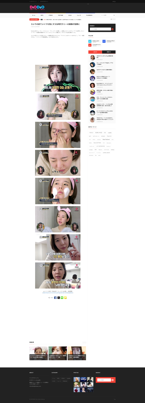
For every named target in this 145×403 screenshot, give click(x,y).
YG (95, 155)
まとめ (69, 15)
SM (96, 149)
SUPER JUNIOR (106, 152)
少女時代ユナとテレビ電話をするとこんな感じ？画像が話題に (57, 356)
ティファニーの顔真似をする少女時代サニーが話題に (76, 356)
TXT (90, 139)
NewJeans (109, 143)
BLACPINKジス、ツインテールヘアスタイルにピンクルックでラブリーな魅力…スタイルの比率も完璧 (105, 85)
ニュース (79, 15)
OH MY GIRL (106, 149)
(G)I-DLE (99, 139)
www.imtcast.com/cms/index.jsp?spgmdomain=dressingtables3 (58, 292)
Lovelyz (91, 149)
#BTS (42, 15)
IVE (105, 133)
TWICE (91, 133)
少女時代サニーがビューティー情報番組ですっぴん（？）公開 (38, 356)
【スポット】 (92, 146)
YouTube (60, 15)
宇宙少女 (100, 149)
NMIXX (90, 143)
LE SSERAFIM (101, 146)
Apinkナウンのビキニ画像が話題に (104, 69)
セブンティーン (96, 136)
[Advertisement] (88, 8)
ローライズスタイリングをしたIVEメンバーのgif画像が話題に (105, 111)
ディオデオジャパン (33, 1)
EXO (112, 139)
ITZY (104, 143)
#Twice (51, 15)
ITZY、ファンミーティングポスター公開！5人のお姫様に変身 (105, 98)
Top (115, 399)
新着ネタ (109, 52)
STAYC (94, 139)
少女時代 (110, 132)
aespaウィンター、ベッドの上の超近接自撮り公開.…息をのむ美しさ (105, 104)
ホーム (33, 15)
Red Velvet (106, 139)
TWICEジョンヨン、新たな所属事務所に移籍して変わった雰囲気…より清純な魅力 (64, 19)
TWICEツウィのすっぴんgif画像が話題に (105, 56)
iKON (99, 155)
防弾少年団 (98, 133)
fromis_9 (108, 146)
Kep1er (109, 136)
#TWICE (63, 378)
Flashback (89, 15)
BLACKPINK (97, 143)
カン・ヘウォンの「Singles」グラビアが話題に (105, 63)
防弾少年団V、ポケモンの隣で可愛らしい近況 (105, 91)
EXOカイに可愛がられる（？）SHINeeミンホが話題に (103, 77)
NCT (90, 136)
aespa (103, 136)
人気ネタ (95, 52)
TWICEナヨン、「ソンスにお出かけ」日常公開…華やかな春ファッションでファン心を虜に (105, 119)
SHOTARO (91, 155)
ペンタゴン (98, 152)
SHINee (112, 149)
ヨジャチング (91, 152)
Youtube (68, 378)
